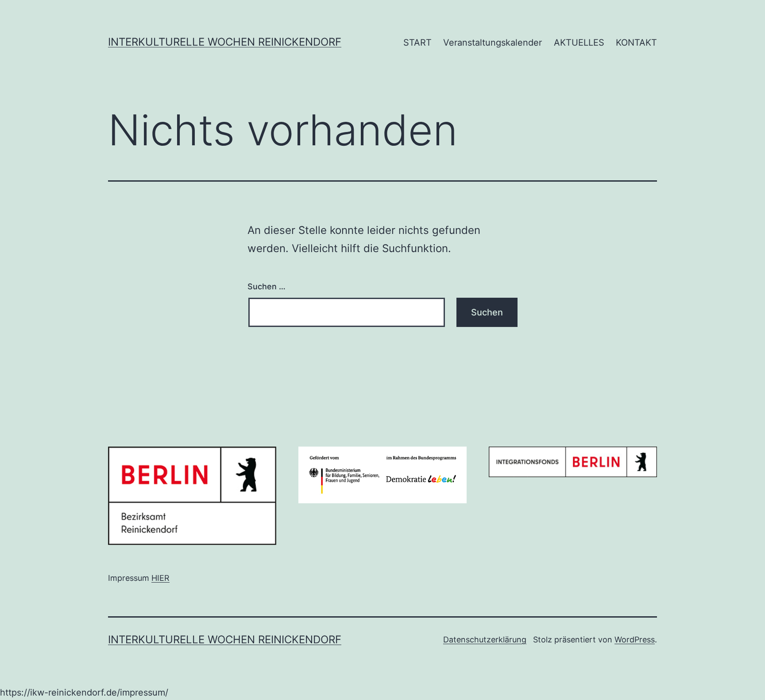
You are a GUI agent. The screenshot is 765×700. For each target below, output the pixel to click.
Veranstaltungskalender (492, 42)
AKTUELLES (579, 42)
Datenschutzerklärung (484, 639)
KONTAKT (636, 42)
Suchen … (266, 286)
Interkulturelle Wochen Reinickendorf (224, 41)
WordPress (634, 639)
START (417, 42)
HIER (160, 578)
